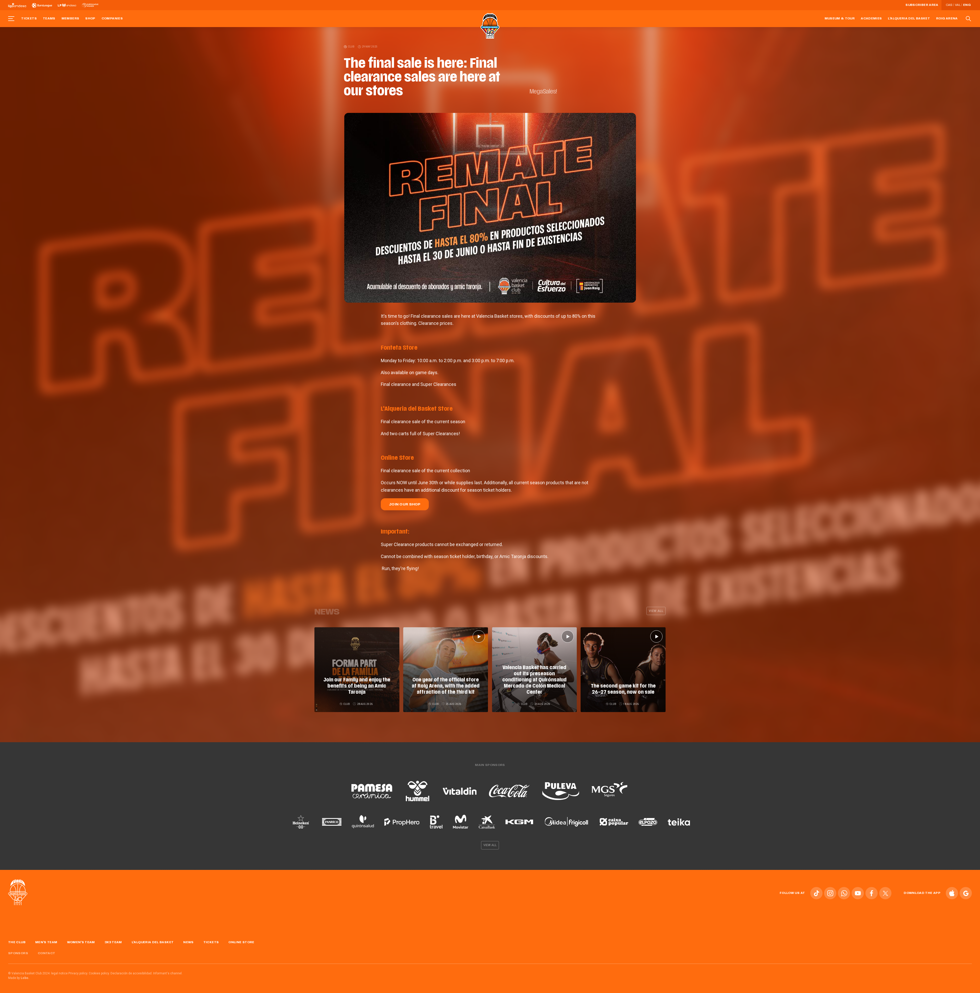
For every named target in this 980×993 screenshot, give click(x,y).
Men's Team (46, 942)
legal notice (59, 973)
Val (958, 5)
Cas (949, 5)
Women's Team (81, 942)
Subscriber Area (921, 5)
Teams (49, 18)
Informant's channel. (167, 973)
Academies (871, 18)
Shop (90, 18)
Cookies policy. (99, 973)
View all (656, 611)
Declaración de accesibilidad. (131, 973)
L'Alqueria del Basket (909, 18)
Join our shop (405, 504)
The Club (17, 942)
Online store (241, 942)
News (188, 942)
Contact (46, 953)
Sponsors (18, 953)
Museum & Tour (840, 18)
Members (70, 18)
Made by (18, 978)
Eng (967, 5)
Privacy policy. (78, 973)
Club (351, 46)
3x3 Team (113, 942)
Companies (112, 18)
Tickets (29, 18)
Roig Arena (947, 18)
